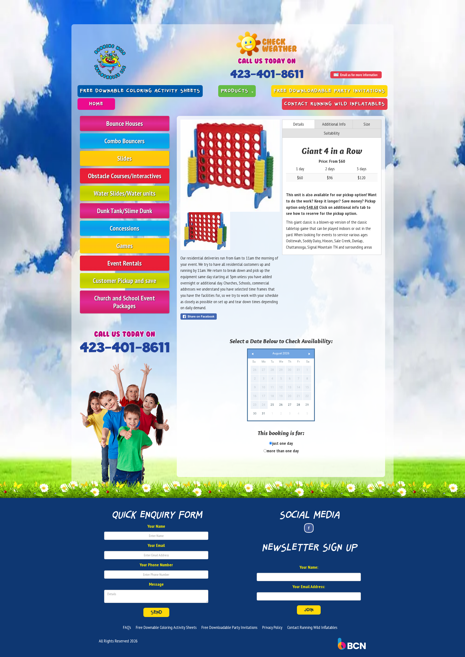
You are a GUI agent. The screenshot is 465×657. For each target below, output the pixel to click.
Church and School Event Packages (124, 301)
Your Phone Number (156, 565)
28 (298, 404)
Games (124, 245)
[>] (309, 353)
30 (254, 413)
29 (307, 404)
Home (96, 104)
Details (298, 124)
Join (308, 610)
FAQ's (127, 627)
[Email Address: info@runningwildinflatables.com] (356, 74)
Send (156, 612)
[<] (252, 353)
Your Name (156, 526)
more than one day (283, 451)
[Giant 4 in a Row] (230, 166)
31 (263, 413)
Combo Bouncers (124, 140)
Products (236, 91)
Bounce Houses (124, 123)
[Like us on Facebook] (309, 528)
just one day (282, 443)
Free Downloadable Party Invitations (329, 91)
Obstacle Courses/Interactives (124, 175)
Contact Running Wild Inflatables (334, 104)
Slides (124, 158)
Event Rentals (125, 263)
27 (289, 404)
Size (367, 124)
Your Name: (309, 567)
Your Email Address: (309, 586)
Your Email (156, 545)
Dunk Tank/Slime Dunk (124, 210)
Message (156, 584)
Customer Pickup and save (124, 280)
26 (281, 404)
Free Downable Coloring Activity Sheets (140, 91)
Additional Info (334, 124)
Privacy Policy (272, 627)
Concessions (124, 228)
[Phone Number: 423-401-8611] (266, 74)
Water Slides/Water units (124, 193)
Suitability (332, 133)
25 (272, 404)
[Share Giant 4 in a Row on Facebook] (230, 316)
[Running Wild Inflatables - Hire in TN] (150, 61)
